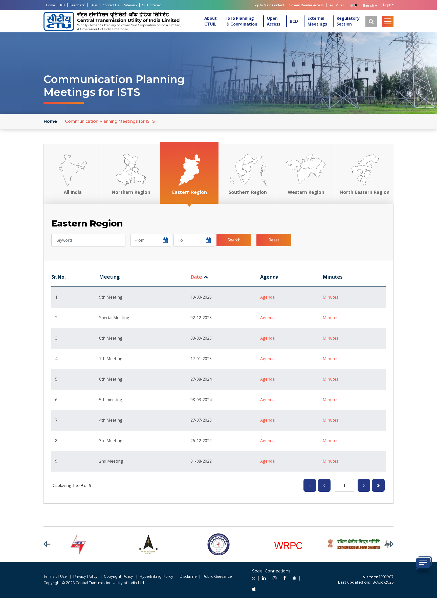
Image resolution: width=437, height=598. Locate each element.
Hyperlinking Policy (156, 576)
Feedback (77, 5)
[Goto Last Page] (378, 485)
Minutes (330, 297)
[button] (50, 544)
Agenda (267, 297)
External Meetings (317, 21)
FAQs (94, 5)
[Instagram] (274, 578)
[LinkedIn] (264, 578)
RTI (62, 5)
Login (387, 5)
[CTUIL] (112, 21)
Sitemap (130, 5)
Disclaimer (189, 576)
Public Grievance (217, 576)
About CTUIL (210, 21)
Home (50, 5)
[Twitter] (253, 578)
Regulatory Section (348, 21)
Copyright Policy (118, 576)
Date (196, 277)
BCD (294, 21)
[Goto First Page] (309, 485)
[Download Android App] (294, 578)
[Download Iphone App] (254, 589)
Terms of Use (55, 576)
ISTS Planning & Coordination (241, 21)
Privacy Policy (85, 576)
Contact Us (111, 5)
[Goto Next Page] (364, 485)
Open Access (273, 21)
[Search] (371, 21)
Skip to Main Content (268, 5)
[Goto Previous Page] (324, 485)
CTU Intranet (151, 5)
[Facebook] (284, 578)
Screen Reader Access (306, 5)
